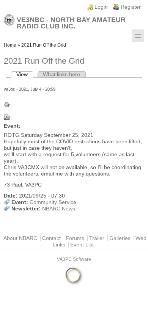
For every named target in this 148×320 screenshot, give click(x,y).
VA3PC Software (74, 259)
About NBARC (20, 238)
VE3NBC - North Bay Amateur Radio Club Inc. (71, 23)
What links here (61, 74)
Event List (82, 245)
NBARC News (58, 209)
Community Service (53, 202)
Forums (75, 238)
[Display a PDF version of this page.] (74, 117)
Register (131, 7)
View (24, 74)
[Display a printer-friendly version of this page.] (74, 105)
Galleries (120, 238)
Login (101, 7)
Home (10, 45)
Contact (51, 238)
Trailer (96, 238)
